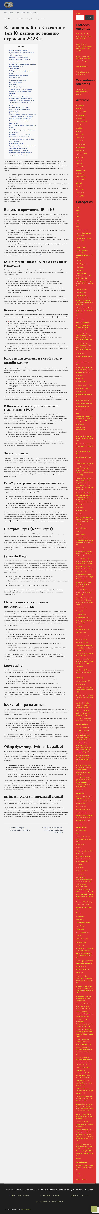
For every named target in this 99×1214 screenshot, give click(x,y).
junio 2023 (79, 128)
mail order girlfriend (82, 642)
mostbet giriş (80, 790)
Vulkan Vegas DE (81, 966)
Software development (83, 922)
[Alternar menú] (94, 5)
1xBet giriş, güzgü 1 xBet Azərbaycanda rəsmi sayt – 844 (84, 283)
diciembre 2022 (81, 144)
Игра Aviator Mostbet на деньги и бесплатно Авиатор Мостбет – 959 (83, 1006)
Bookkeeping (80, 424)
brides (78, 433)
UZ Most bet (80, 945)
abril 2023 (79, 131)
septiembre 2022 (81, 154)
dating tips (79, 514)
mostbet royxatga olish (83, 820)
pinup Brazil (79, 867)
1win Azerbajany (81, 247)
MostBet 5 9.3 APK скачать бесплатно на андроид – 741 (84, 672)
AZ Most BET (80, 353)
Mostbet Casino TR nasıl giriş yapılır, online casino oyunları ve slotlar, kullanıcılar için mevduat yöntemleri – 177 (83, 769)
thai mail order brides (82, 932)
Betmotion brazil (81, 410)
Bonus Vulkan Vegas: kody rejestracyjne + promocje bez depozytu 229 (84, 419)
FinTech (78, 531)
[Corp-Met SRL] (8, 5)
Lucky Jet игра (14, 141)
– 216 (77, 210)
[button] (94, 1209)
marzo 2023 (80, 134)
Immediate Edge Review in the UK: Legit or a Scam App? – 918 (84, 592)
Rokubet (78, 913)
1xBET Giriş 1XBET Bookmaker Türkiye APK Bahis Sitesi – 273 (83, 276)
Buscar (78, 13)
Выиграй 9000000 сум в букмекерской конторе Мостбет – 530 (84, 998)
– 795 (77, 226)
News (77, 833)
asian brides (80, 319)
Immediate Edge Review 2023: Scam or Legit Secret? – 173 (83, 584)
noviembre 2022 (81, 147)
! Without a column (82, 230)
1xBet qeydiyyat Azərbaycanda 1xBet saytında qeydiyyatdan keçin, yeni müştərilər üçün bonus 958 (84, 300)
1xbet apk (79, 260)
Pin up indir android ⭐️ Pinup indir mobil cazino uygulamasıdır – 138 (83, 859)
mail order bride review (83, 636)
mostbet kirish (80, 793)
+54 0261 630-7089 (20, 1195)
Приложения (13, 123)
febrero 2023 (80, 138)
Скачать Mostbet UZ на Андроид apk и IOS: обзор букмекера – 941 (84, 1116)
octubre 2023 (80, 118)
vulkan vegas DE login (83, 969)
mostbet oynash (81, 806)
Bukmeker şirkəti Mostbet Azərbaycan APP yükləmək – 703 (84, 438)
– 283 (77, 213)
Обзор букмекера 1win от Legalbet (20, 89)
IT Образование (81, 614)
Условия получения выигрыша (19, 121)
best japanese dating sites (84, 403)
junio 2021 (79, 186)
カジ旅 (78, 1173)
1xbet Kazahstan (81, 289)
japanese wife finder (82, 617)
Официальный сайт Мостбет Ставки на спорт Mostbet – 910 (84, 1083)
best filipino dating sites (83, 400)
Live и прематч (14, 132)
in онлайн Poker (14, 77)
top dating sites (81, 942)
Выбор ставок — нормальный (19, 96)
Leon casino (13, 84)
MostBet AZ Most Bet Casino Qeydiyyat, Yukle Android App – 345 (83, 705)
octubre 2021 (80, 173)
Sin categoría (32, 13)
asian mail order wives (83, 322)
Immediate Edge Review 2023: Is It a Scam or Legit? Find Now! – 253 (84, 569)
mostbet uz (79, 824)
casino (78, 460)
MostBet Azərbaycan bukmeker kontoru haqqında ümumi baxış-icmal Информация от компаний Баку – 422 (83, 735)
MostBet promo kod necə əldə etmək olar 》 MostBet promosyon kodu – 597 (84, 815)
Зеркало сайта (14, 68)
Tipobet (78, 935)
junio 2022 (79, 163)
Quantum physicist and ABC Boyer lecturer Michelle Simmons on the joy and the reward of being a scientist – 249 (84, 894)
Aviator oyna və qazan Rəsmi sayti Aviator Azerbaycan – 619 (83, 327)
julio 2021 (79, 183)
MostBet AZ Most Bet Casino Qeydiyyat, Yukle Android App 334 (83, 713)
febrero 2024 (80, 105)
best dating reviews (82, 388)
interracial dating (81, 608)
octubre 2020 (80, 196)
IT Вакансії (79, 611)
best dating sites (81, 391)
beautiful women (81, 381)
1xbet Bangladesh (81, 264)
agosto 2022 (80, 157)
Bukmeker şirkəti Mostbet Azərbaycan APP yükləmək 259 (84, 446)
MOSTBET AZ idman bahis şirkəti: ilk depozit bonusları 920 (84, 697)
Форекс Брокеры (81, 1162)
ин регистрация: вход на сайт (19, 150)
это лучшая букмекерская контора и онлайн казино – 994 (84, 1167)
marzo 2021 (79, 189)
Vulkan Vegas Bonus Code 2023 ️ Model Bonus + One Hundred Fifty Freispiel (52, 830)
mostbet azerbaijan (82, 724)
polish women (80, 874)
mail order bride (81, 633)
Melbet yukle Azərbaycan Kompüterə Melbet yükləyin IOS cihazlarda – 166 (84, 661)
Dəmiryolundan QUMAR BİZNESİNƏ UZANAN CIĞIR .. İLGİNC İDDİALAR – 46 (84, 519)
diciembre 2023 (81, 112)
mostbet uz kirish (81, 827)
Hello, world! (80, 548)
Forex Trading (80, 534)
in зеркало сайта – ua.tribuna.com (20, 134)
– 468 (78, 220)
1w (77, 244)
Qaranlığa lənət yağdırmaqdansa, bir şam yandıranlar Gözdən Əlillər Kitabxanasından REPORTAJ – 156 (84, 881)
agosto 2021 (80, 180)
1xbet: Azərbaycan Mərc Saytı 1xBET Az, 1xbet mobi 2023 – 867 (84, 310)
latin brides (79, 626)
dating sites (79, 507)
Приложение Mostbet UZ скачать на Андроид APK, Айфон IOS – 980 (84, 1098)
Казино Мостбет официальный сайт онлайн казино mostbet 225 (84, 1014)
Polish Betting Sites (82, 871)
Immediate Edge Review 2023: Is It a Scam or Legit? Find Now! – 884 (84, 577)
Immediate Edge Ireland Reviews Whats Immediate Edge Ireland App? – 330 (84, 561)
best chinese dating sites (84, 385)
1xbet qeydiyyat (81, 292)
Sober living (79, 919)
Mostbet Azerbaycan (82, 727)
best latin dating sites (82, 406)
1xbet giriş (79, 270)
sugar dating (80, 926)
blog (77, 413)
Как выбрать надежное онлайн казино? (22, 130)
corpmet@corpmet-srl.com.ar (50, 1201)
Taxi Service (80, 929)
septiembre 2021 (81, 176)
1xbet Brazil (79, 267)
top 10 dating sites (82, 939)
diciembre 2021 (81, 170)
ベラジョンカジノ (81, 1179)
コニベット (79, 1176)
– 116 (77, 207)
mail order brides (81, 639)
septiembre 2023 (81, 121)
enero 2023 (79, 141)
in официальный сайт (16, 143)
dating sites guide (81, 510)
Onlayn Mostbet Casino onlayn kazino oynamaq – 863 (84, 839)
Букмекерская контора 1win (18, 57)
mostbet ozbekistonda (83, 809)
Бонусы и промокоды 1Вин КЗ (19, 50)
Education (79, 525)
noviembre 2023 (81, 115)
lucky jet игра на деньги (17, 87)
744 (77, 315)
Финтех (78, 1159)
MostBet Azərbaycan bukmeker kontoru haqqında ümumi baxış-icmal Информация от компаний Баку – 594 (83, 747)
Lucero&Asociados (25, 1209)
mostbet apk (80, 677)
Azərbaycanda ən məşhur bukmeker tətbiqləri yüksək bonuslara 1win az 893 (84, 370)
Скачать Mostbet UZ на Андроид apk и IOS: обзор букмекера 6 (84, 1124)
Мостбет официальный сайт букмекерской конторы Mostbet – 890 (83, 1042)
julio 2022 (79, 160)
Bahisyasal (79, 378)
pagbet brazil (80, 844)
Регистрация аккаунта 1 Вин (18, 107)
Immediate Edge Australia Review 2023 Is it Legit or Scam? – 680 (84, 553)
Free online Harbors (82, 66)
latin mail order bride (82, 629)
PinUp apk (79, 864)
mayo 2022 (79, 167)
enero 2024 (79, 108)
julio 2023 (79, 125)
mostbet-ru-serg (81, 830)
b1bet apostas (80, 375)
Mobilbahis (79, 666)
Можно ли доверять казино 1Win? (20, 118)
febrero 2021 (80, 193)
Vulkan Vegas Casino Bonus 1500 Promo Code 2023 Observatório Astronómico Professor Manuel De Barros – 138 (84, 953)
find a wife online (81, 528)
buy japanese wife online (83, 457)
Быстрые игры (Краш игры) (18, 75)
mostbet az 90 (80, 684)
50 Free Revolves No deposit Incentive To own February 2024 (84, 36)
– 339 (78, 217)
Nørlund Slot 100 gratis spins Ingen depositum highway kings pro (83, 59)
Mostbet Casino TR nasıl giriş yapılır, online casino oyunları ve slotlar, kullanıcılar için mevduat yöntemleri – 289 (83, 782)
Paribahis (79, 848)
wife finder (79, 973)
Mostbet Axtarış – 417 (83, 681)
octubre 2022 (80, 150)
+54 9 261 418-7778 (50, 1195)
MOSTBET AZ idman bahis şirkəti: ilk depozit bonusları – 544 (84, 690)
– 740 (77, 223)
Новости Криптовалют (83, 1067)
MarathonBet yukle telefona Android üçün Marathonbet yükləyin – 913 (84, 648)
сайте (40, 255)
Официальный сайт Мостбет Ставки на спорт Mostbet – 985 (84, 1091)
